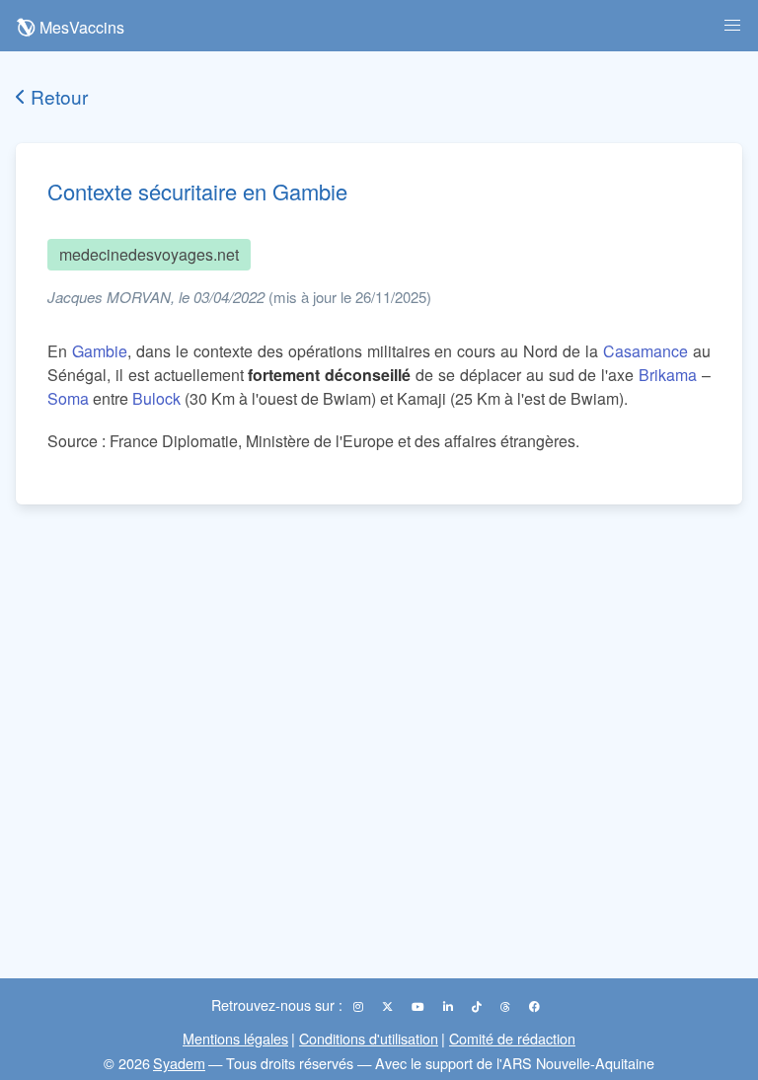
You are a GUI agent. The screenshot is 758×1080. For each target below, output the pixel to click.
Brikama (668, 374)
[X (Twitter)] (389, 1006)
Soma (68, 398)
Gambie (99, 351)
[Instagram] (359, 1006)
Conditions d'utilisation (368, 1038)
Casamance (645, 351)
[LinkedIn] (449, 1006)
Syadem (179, 1062)
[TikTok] (478, 1006)
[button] (732, 25)
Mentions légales (235, 1038)
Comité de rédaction (512, 1038)
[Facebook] (534, 1006)
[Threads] (507, 1006)
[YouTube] (419, 1006)
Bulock (156, 398)
